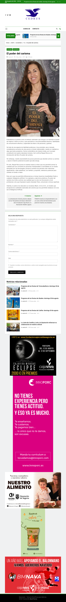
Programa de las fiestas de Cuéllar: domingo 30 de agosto (39, 310)
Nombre (11, 244)
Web (9, 258)
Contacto (35, 29)
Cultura (9, 49)
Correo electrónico (13, 251)
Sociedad (16, 49)
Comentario (12, 224)
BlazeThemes (33, 599)
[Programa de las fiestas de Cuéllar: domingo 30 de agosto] (56, 37)
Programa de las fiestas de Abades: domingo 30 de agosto (33, 35)
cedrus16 (10, 57)
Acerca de (26, 29)
